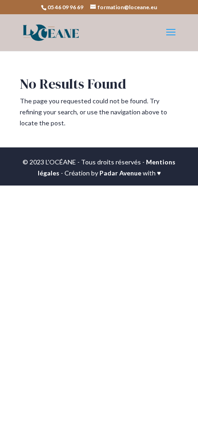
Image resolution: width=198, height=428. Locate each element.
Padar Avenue (120, 173)
